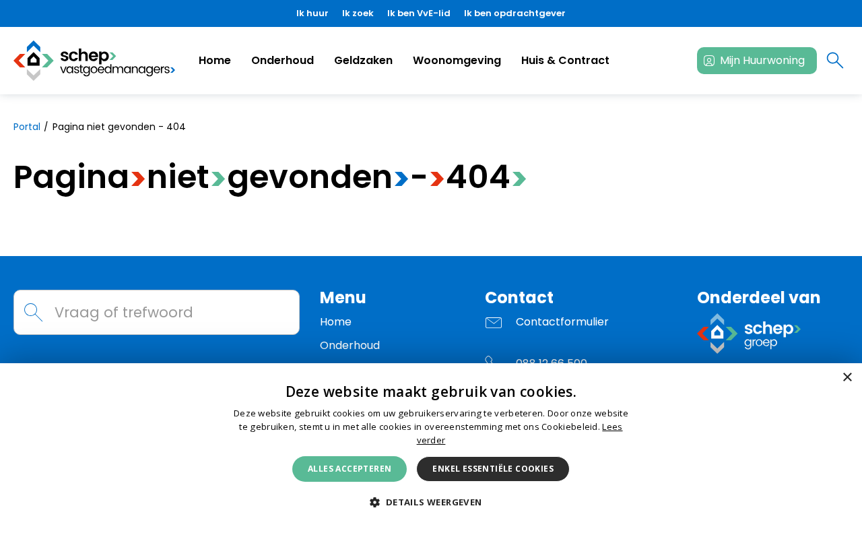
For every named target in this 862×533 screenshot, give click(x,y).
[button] (431, 502)
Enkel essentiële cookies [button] (493, 468)
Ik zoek (358, 13)
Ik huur (312, 13)
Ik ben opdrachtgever (515, 13)
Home (215, 60)
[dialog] (431, 448)
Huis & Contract (565, 60)
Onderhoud (282, 60)
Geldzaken (363, 60)
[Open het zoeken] (835, 60)
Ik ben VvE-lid (419, 13)
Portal (26, 126)
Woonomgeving (457, 60)
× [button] (847, 378)
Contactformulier (562, 322)
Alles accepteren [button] (349, 468)
